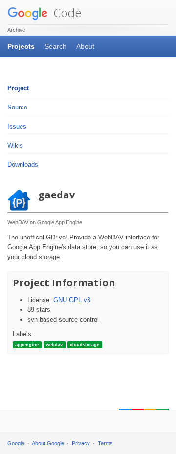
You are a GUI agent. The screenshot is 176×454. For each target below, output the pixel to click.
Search (55, 46)
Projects (21, 46)
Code (65, 12)
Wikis (15, 145)
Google (15, 443)
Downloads (22, 164)
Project (18, 88)
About (85, 46)
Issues (16, 126)
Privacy (81, 443)
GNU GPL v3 (71, 299)
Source (17, 107)
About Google (48, 443)
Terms (105, 443)
